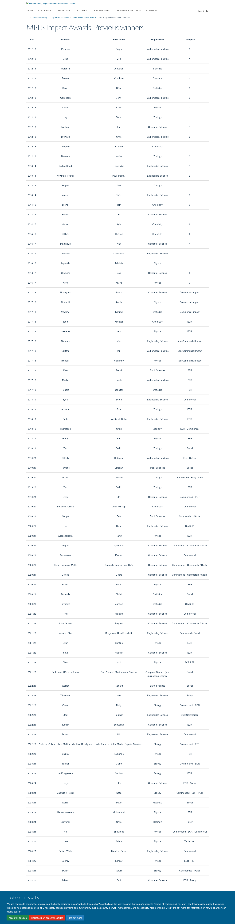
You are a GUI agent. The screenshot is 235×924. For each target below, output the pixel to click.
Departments (65, 10)
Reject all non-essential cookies (47, 917)
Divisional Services (102, 10)
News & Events (46, 10)
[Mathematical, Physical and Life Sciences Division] (51, 2)
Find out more (75, 917)
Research (82, 10)
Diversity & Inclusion (129, 10)
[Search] (207, 11)
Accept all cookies (18, 917)
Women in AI (152, 10)
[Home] (29, 17)
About (29, 10)
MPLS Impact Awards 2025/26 (84, 18)
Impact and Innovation (60, 18)
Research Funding (40, 18)
